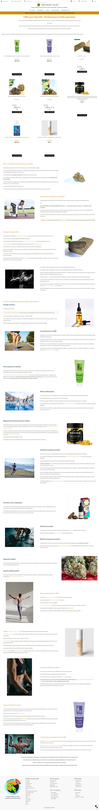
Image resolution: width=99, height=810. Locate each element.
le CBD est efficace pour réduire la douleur (11, 312)
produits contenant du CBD (51, 597)
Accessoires (28, 801)
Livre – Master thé (54, 795)
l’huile (9, 631)
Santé (27, 796)
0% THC (27, 804)
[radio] (80, 69)
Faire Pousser (52, 782)
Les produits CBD (6, 641)
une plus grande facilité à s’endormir (73, 456)
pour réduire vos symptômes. (14, 434)
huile (63, 600)
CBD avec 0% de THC (19, 650)
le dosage (63, 676)
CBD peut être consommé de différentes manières (51, 745)
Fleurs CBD (28, 780)
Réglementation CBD (53, 786)
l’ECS (49, 276)
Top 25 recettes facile (54, 797)
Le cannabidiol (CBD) (7, 244)
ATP (51, 463)
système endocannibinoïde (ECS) (29, 241)
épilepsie (26, 258)
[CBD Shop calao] (1, 1)
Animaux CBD (28, 799)
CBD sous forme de (55, 600)
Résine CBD (28, 785)
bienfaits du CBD (23, 718)
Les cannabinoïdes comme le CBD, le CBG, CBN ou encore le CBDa (16, 375)
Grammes (79, 66)
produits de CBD (48, 741)
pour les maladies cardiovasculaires (16, 576)
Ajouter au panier (17, 74)
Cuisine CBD (28, 798)
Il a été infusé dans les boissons (46, 605)
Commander (77, 795)
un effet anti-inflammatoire (69, 403)
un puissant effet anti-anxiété (58, 481)
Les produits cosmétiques (8, 634)
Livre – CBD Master (54, 794)
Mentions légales (78, 780)
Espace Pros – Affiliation (79, 797)
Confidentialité (78, 783)
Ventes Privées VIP (84, 1)
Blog (74, 1)
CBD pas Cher (28, 793)
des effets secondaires (50, 349)
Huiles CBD (28, 782)
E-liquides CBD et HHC (30, 792)
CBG (26, 789)
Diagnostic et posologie (17, 1)
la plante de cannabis (38, 244)
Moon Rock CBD (28, 786)
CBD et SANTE (53, 792)
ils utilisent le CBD (20, 713)
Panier (95, 1)
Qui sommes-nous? (78, 785)
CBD (66, 205)
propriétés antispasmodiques (64, 545)
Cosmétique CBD (29, 783)
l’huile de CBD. (71, 608)
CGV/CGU (77, 782)
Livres (27, 802)
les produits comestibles (16, 631)
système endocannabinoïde (50, 285)
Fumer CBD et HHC (53, 783)
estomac (70, 530)
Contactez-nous (29, 1)
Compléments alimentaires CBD (31, 790)
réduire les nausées (58, 533)
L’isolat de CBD (6, 650)
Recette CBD (52, 785)
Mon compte (77, 792)
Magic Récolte (53, 798)
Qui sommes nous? (6, 1)
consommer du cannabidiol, (21, 235)
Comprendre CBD (53, 780)
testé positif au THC (62, 220)
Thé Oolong (28, 795)
